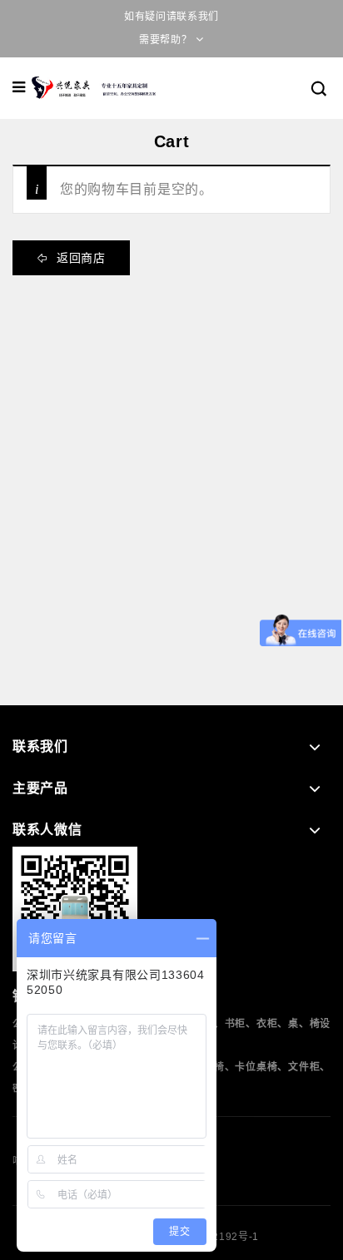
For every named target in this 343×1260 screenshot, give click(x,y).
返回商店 (79, 257)
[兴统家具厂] (95, 87)
